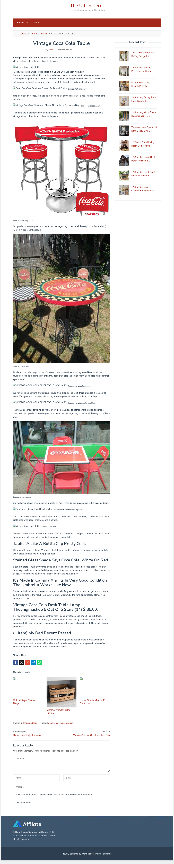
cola (56, 722)
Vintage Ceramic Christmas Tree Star (91, 733)
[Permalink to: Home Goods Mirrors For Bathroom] (95, 687)
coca (50, 722)
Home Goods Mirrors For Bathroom (93, 701)
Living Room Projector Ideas (27, 733)
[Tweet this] (21, 662)
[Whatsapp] (39, 662)
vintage (69, 722)
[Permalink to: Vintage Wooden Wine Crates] (62, 692)
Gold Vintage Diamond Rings (25, 701)
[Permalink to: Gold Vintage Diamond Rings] (28, 687)
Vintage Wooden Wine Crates (59, 711)
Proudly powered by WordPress (77, 853)
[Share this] (15, 662)
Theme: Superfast (103, 853)
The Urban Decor (87, 6)
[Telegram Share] (33, 662)
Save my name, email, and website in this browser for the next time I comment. (55, 794)
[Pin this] (27, 662)
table (62, 722)
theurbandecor (30, 722)
